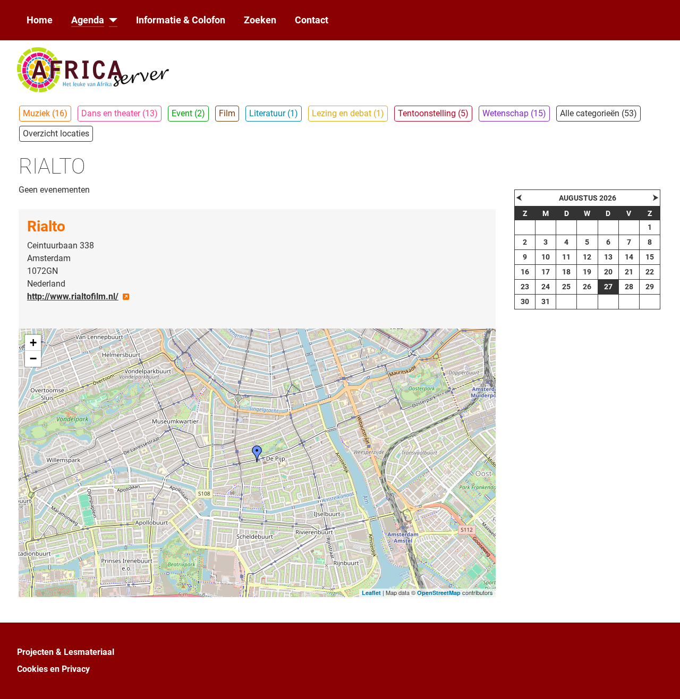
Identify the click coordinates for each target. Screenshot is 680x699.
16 (525, 271)
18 (566, 271)
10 (545, 257)
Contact (311, 20)
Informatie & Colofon (180, 20)
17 (545, 271)
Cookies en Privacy (53, 669)
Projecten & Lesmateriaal (65, 652)
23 (525, 286)
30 (525, 301)
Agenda (87, 20)
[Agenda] (110, 20)
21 (629, 271)
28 (629, 286)
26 (587, 286)
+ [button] (33, 342)
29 (649, 286)
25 (566, 286)
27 (608, 286)
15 (649, 257)
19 (587, 271)
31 (545, 301)
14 (629, 257)
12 (587, 257)
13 (608, 257)
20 (608, 271)
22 (649, 271)
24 (545, 286)
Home (40, 20)
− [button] (33, 358)
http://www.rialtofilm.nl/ (72, 296)
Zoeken (260, 20)
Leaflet (371, 593)
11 (566, 257)
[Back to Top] (661, 679)
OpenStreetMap (439, 593)
